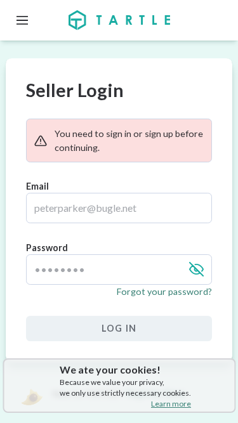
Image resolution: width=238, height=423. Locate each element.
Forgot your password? (164, 291)
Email (37, 186)
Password (47, 247)
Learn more (171, 403)
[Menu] (22, 20)
